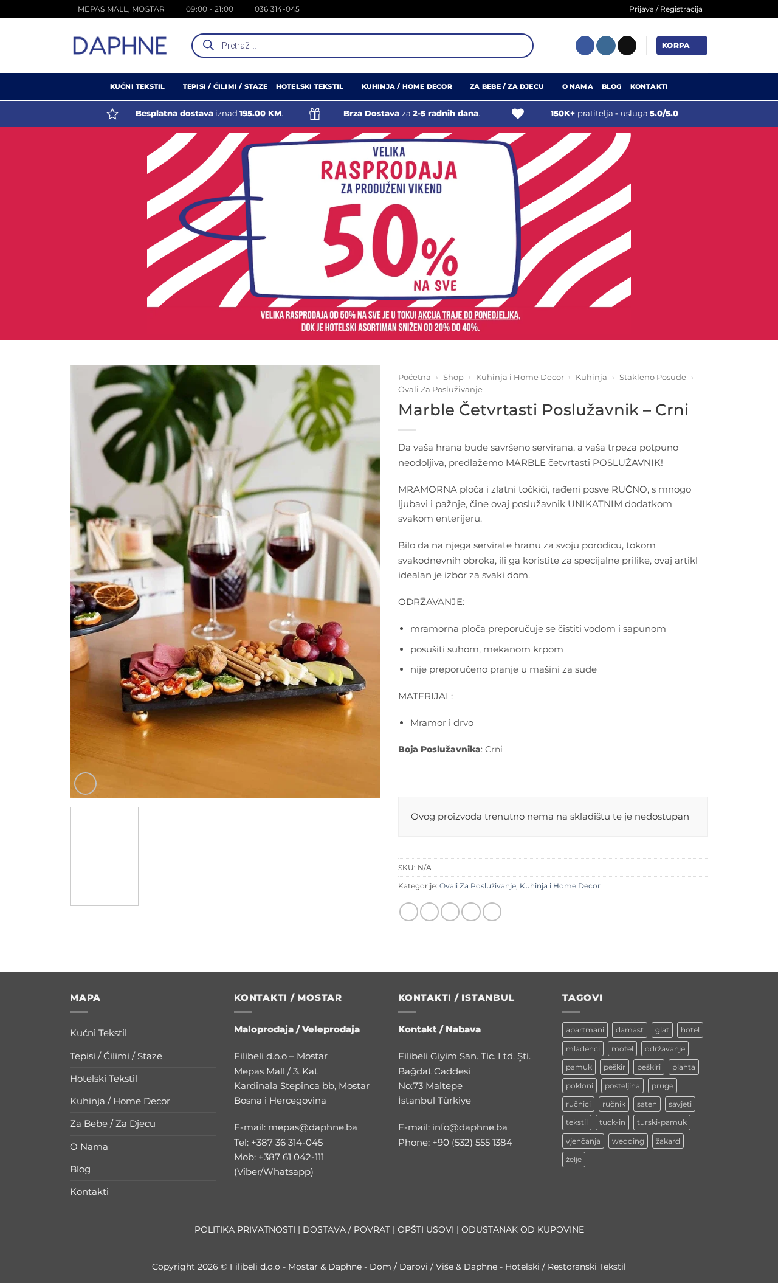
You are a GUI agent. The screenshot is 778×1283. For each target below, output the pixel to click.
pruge (662, 1085)
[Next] (365, 551)
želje (574, 1159)
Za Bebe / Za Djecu (507, 87)
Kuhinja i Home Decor (520, 377)
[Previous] (85, 551)
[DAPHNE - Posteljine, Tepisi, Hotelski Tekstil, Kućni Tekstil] (120, 45)
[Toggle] (208, 1033)
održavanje (665, 1048)
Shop (453, 377)
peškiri (649, 1066)
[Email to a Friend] (450, 911)
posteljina (622, 1085)
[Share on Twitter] (429, 911)
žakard (668, 1141)
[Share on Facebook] (408, 911)
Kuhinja (591, 377)
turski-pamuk (662, 1122)
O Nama (577, 87)
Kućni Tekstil (137, 87)
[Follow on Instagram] (605, 45)
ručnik (613, 1103)
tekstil (577, 1122)
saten (647, 1103)
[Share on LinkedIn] (492, 911)
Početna (414, 377)
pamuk (579, 1066)
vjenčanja (583, 1141)
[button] (681, 45)
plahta (683, 1066)
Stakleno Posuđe (652, 377)
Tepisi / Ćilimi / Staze (225, 87)
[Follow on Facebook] (585, 45)
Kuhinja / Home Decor (407, 87)
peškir (614, 1066)
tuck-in (612, 1122)
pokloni (579, 1085)
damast (630, 1029)
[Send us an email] (627, 45)
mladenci (583, 1048)
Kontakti (649, 87)
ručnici (578, 1103)
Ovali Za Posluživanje (440, 389)
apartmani (585, 1029)
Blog (612, 87)
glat (662, 1029)
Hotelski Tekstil (309, 87)
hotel (690, 1029)
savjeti (680, 1103)
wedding (628, 1141)
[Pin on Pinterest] (470, 911)
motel (622, 1048)
